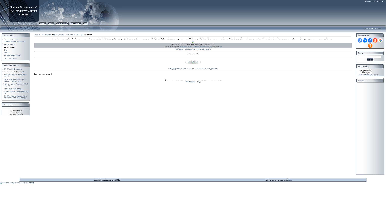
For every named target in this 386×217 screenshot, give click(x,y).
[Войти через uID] (360, 40)
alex (221, 46)
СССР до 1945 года (11, 69)
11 (186, 69)
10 (184, 69)
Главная (42, 23)
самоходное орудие (186, 46)
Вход (85, 23)
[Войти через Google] (380, 40)
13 (190, 69)
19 (205, 69)
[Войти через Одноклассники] (370, 45)
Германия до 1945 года (13, 72)
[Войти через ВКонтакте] (365, 40)
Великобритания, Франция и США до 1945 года (14, 80)
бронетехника (204, 46)
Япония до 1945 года (12, 89)
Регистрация (75, 23)
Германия (196, 46)
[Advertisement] (369, 128)
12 (188, 69)
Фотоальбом (46, 34)
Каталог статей (62, 23)
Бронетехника (58, 34)
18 (202, 69)
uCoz (290, 180)
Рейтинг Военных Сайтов (368, 74)
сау (211, 46)
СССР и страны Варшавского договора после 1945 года (15, 97)
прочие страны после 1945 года (16, 92)
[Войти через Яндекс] (375, 40)
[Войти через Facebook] (370, 40)
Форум (51, 23)
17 (200, 69)
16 (198, 69)
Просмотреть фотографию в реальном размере (193, 49)
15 (196, 69)
